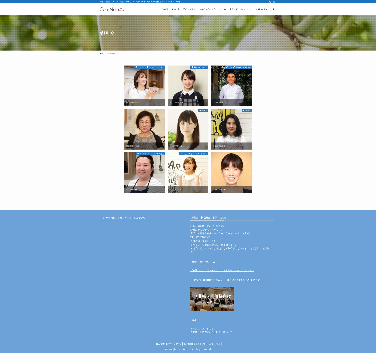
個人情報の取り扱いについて (168, 343)
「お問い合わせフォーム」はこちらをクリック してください (222, 270)
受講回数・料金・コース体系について (126, 217)
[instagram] (270, 1)
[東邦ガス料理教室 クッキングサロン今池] (112, 9)
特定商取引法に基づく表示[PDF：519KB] (202, 343)
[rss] (274, 1)
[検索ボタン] (273, 9)
